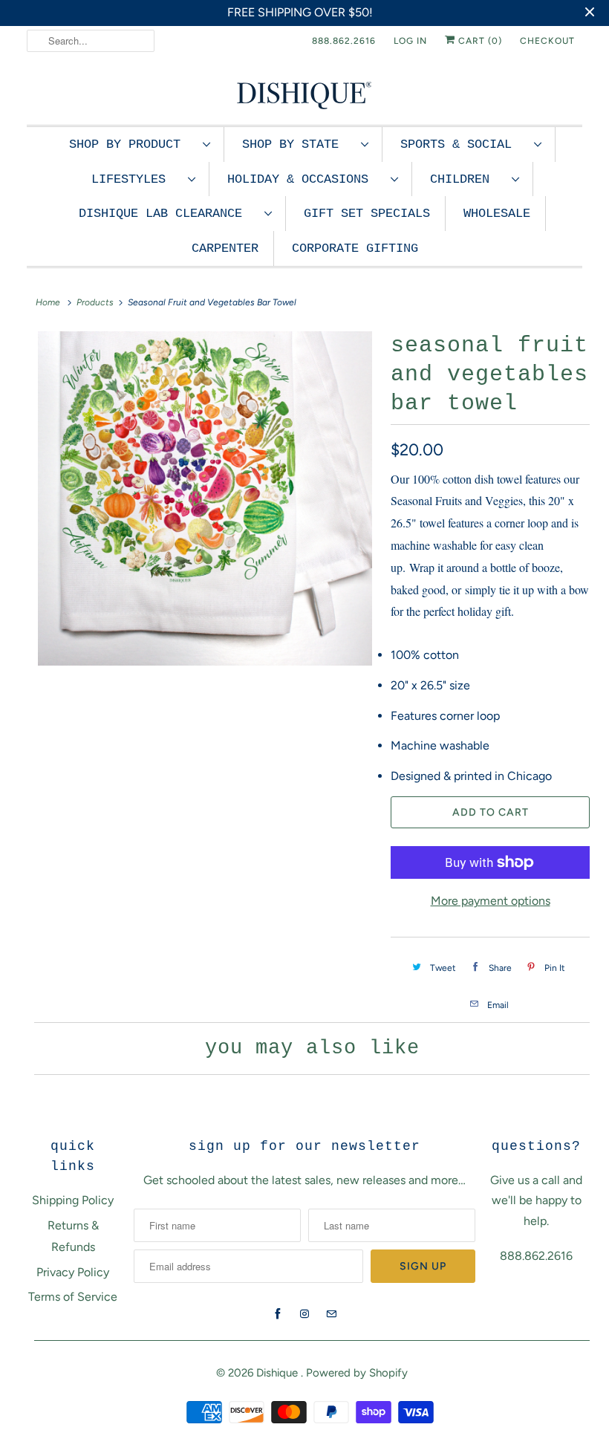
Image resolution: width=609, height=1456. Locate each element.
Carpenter (225, 248)
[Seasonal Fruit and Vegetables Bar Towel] (205, 498)
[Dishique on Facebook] (277, 1314)
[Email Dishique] (331, 1314)
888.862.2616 (344, 41)
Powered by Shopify (357, 1372)
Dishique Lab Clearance (168, 214)
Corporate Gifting (355, 248)
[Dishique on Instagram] (304, 1314)
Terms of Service (72, 1297)
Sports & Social (463, 144)
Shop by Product (132, 144)
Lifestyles (135, 179)
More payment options (490, 901)
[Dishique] (304, 94)
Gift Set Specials (367, 214)
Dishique (278, 1372)
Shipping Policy (73, 1200)
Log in (410, 41)
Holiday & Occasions (305, 179)
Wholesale (496, 214)
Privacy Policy (72, 1272)
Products (95, 302)
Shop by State (298, 144)
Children (467, 179)
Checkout (547, 41)
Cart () (478, 41)
